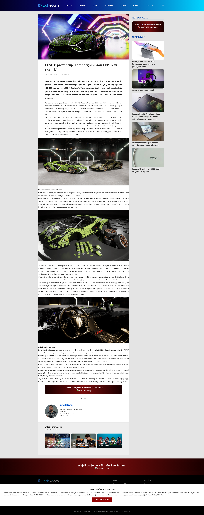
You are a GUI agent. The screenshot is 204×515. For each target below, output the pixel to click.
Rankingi (123, 5)
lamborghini (49, 429)
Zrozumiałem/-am (102, 500)
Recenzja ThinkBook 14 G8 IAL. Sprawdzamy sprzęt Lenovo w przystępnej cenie (143, 64)
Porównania (108, 5)
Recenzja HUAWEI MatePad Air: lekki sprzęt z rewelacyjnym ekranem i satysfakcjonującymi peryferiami (146, 116)
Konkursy (136, 5)
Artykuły (82, 5)
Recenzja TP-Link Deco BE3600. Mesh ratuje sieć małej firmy (146, 170)
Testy (95, 5)
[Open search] (163, 5)
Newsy (67, 5)
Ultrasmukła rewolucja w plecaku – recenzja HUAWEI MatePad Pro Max (145, 143)
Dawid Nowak (66, 405)
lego (56, 429)
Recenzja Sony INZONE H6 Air (143, 90)
